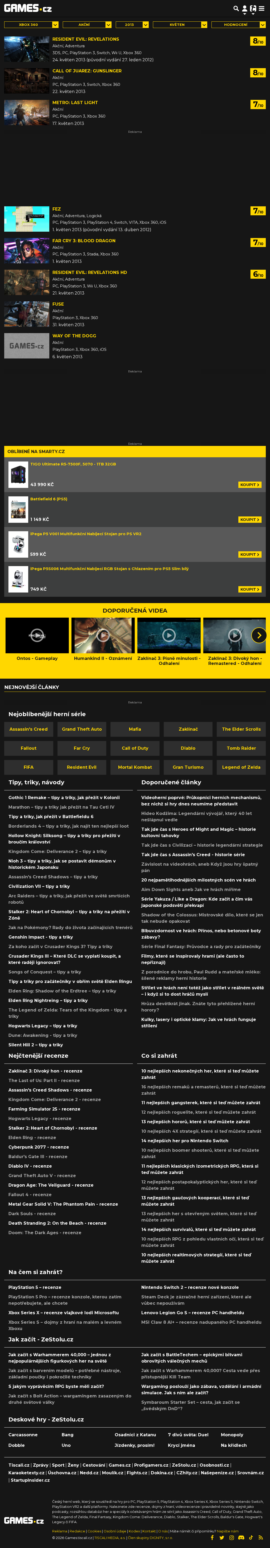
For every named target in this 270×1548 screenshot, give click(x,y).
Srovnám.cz (250, 1472)
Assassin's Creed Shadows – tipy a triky (53, 876)
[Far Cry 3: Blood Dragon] (26, 250)
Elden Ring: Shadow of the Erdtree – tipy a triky (62, 991)
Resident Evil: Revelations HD (89, 272)
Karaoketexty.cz (26, 1472)
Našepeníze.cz (217, 1472)
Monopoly (232, 1434)
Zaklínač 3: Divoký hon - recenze (45, 1071)
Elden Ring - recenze (32, 1137)
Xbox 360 (28, 25)
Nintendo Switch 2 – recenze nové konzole (190, 1287)
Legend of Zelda (241, 767)
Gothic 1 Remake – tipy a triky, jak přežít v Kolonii (64, 797)
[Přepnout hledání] (236, 8)
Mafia (135, 729)
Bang (68, 1434)
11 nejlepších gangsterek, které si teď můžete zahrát (200, 1102)
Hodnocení (235, 25)
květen (177, 25)
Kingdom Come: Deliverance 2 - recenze (54, 1099)
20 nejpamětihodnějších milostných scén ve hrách (198, 880)
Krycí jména (181, 1445)
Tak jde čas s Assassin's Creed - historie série (193, 854)
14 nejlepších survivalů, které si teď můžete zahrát (198, 1229)
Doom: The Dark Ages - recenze (44, 1232)
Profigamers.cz (151, 1465)
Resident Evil (82, 767)
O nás (163, 1531)
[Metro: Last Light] (26, 112)
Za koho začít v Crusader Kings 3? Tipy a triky (60, 946)
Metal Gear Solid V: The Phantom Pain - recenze (63, 1204)
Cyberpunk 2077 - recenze (38, 1147)
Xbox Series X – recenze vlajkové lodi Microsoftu (63, 1312)
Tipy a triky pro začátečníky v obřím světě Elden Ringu (70, 981)
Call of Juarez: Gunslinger (87, 70)
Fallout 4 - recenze (30, 1194)
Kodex (135, 1531)
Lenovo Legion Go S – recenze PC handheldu (192, 1312)
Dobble (16, 1445)
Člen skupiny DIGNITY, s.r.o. (150, 1538)
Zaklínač (188, 729)
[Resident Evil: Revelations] (26, 49)
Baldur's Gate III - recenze (38, 1156)
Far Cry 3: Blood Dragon (83, 240)
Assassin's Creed (28, 729)
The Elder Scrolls (241, 729)
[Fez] (26, 219)
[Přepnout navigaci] (244, 8)
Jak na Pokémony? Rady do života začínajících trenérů (70, 927)
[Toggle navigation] (261, 8)
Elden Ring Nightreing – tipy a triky (48, 1000)
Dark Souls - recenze (32, 1213)
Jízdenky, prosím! (135, 1445)
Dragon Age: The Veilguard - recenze (51, 1185)
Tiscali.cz (19, 1465)
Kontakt (149, 1531)
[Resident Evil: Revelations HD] (26, 282)
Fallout (28, 748)
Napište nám (228, 1531)
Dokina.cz (162, 1472)
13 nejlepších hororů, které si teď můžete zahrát (195, 1121)
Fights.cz (137, 1472)
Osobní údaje (115, 1531)
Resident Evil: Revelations (85, 39)
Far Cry (82, 748)
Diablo (188, 748)
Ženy (73, 1465)
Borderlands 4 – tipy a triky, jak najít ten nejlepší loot (68, 826)
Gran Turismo (188, 767)
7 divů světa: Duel (188, 1434)
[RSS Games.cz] (261, 1538)
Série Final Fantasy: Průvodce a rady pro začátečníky (201, 946)
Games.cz (120, 1465)
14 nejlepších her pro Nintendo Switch (184, 1140)
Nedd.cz (89, 1472)
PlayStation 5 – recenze (34, 1287)
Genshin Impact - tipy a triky (40, 937)
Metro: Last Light (75, 102)
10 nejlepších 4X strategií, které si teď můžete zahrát (201, 1131)
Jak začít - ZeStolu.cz (40, 1339)
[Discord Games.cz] (241, 1538)
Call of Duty (135, 748)
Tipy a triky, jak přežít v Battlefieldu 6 (51, 816)
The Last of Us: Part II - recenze (44, 1080)
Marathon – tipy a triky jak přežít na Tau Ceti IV (61, 807)
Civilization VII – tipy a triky (39, 886)
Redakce (77, 1531)
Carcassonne (23, 1434)
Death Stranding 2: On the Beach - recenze (57, 1223)
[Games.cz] (28, 8)
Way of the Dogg (74, 335)
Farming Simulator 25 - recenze (44, 1109)
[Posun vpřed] (259, 635)
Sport (58, 1465)
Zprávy (41, 1465)
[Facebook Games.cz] (212, 1538)
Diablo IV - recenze (30, 1166)
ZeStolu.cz (184, 1465)
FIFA (28, 767)
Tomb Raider (241, 748)
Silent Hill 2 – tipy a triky (35, 1044)
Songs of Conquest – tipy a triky (44, 972)
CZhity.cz (186, 1472)
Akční (84, 25)
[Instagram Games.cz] (231, 1538)
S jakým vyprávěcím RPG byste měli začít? (56, 1386)
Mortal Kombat (135, 767)
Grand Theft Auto (82, 729)
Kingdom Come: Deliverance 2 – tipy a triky (57, 851)
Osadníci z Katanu (135, 1434)
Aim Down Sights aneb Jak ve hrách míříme (191, 889)
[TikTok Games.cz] (251, 1538)
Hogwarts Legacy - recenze (39, 1118)
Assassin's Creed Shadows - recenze (50, 1090)
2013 (129, 25)
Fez (56, 209)
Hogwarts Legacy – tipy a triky (42, 1025)
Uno (66, 1445)
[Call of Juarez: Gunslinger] (26, 81)
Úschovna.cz (62, 1472)
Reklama (59, 1531)
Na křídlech (234, 1445)
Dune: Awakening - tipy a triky (42, 1035)
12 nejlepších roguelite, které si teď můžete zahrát (198, 1112)
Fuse (58, 304)
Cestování (94, 1465)
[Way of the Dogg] (26, 345)
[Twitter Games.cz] (222, 1538)
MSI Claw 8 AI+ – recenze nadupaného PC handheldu (201, 1322)
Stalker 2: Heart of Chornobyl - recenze (52, 1128)
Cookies (94, 1531)
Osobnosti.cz (214, 1465)
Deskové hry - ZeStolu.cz (46, 1419)
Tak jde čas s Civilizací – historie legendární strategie (202, 845)
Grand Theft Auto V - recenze (42, 1175)
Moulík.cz (112, 1472)
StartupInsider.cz (30, 1480)
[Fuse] (26, 314)
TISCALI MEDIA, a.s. (110, 1538)
